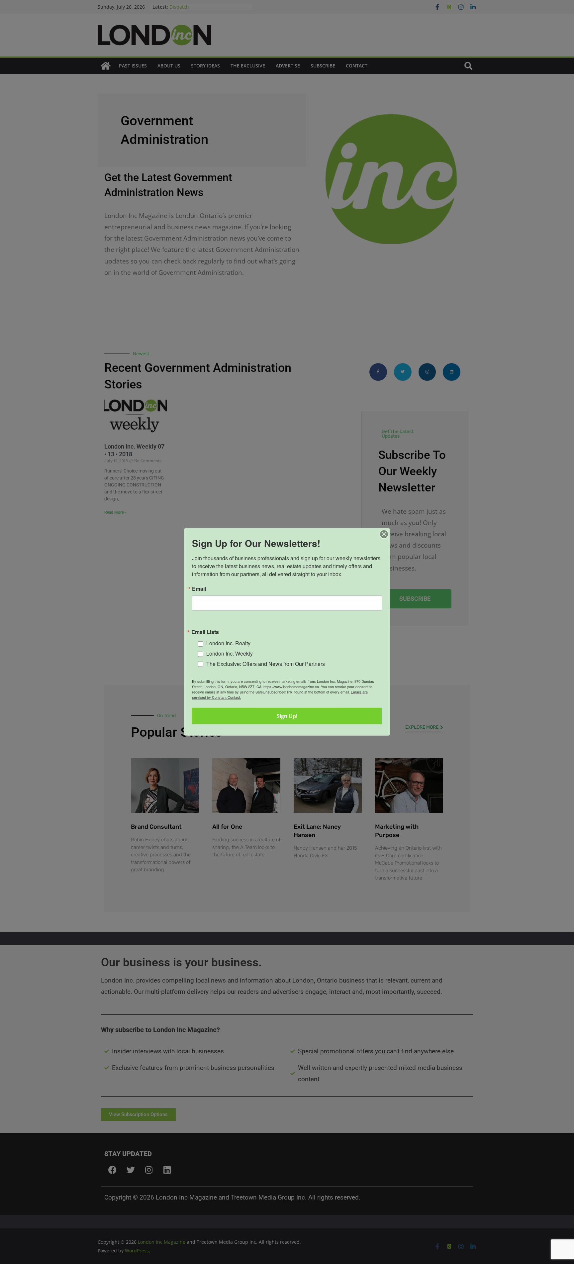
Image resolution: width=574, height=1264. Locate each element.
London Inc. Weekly (229, 653)
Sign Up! (287, 716)
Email (199, 588)
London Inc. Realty (228, 643)
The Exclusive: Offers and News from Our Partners (265, 664)
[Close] (384, 534)
